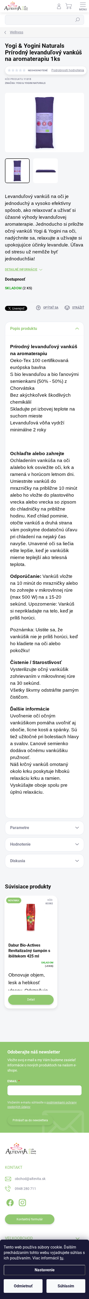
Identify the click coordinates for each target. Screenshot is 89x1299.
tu (61, 1258)
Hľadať (77, 20)
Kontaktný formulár (30, 1219)
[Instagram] (21, 1202)
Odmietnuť (23, 1286)
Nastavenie (45, 1270)
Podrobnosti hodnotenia (67, 70)
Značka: (25, 83)
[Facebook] (9, 1202)
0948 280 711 (25, 1189)
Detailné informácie (21, 269)
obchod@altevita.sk (30, 1179)
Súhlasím (66, 1286)
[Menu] (83, 6)
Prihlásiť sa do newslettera (30, 1120)
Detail (31, 999)
